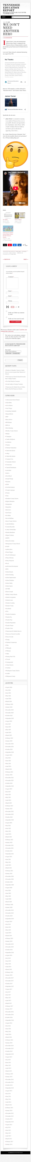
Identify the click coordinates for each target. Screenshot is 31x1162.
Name (10, 291)
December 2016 (10, 1011)
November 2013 (10, 1116)
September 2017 (10, 986)
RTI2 (7, 569)
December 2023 (10, 777)
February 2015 (9, 1074)
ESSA (7, 484)
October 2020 (9, 882)
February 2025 (9, 738)
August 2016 (9, 1023)
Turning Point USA (10, 656)
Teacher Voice (9, 628)
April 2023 (8, 800)
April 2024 (8, 766)
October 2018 (9, 949)
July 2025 (8, 724)
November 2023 (10, 780)
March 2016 (9, 1037)
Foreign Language (10, 490)
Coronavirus (9, 464)
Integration (8, 507)
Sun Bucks (8, 608)
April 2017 (8, 1000)
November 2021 (10, 848)
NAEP (7, 546)
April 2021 (8, 865)
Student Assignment (10, 597)
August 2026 (9, 687)
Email (10, 296)
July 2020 (8, 890)
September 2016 (10, 1020)
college (7, 453)
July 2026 (8, 690)
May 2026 (8, 696)
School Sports (9, 586)
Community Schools (11, 462)
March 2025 (9, 735)
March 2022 (9, 837)
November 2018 (10, 947)
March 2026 (9, 701)
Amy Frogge (9, 408)
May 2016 (8, 1031)
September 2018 (10, 952)
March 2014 (9, 1105)
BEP (7, 416)
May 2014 (8, 1099)
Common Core (9, 459)
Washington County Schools (12, 670)
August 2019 (9, 921)
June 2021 (8, 859)
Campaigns (18, 251)
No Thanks (5, 219)
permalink (13, 254)
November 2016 (10, 1014)
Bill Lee (8, 425)
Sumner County (9, 605)
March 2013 (9, 1138)
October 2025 (9, 715)
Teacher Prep (9, 620)
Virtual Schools (9, 665)
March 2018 (9, 969)
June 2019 (8, 927)
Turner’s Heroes (18, 219)
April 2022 (8, 834)
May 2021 (8, 862)
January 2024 (9, 775)
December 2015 (10, 1045)
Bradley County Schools (12, 431)
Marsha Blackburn (10, 532)
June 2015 (8, 1062)
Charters (8, 445)
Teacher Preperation (10, 622)
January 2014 (9, 1110)
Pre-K (7, 563)
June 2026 (8, 693)
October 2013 (9, 1119)
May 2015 (8, 1065)
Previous (6, 259)
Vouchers (24, 251)
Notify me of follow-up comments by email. (16, 313)
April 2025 (8, 732)
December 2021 (10, 845)
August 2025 (9, 721)
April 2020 (8, 899)
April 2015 (8, 1068)
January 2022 (9, 842)
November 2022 (10, 814)
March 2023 (9, 803)
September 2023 (10, 786)
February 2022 (9, 839)
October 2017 (9, 983)
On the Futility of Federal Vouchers (14, 384)
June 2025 (8, 727)
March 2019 (9, 935)
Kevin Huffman (9, 518)
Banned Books (9, 414)
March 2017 (9, 1003)
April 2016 (8, 1034)
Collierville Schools (10, 456)
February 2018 (9, 972)
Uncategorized (9, 662)
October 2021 (9, 851)
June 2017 (8, 995)
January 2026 (9, 707)
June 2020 (8, 893)
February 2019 (9, 938)
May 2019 (8, 930)
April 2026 (8, 698)
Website (10, 301)
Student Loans (9, 600)
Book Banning (9, 428)
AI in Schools (9, 405)
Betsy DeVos (9, 419)
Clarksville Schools (10, 450)
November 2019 (10, 913)
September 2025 (10, 718)
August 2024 (9, 755)
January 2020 (9, 907)
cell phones (8, 442)
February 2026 (9, 704)
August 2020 (9, 887)
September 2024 (10, 752)
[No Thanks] (8, 215)
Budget (7, 433)
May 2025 (8, 729)
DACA (7, 473)
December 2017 (10, 978)
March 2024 (9, 769)
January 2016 (9, 1043)
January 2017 (9, 1009)
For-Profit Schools (10, 487)
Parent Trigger (9, 552)
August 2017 (9, 989)
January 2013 (9, 1144)
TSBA (7, 653)
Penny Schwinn (9, 558)
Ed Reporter (8, 37)
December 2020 (10, 876)
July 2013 (8, 1127)
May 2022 (8, 831)
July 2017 (8, 992)
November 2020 (10, 879)
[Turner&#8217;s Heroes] (20, 215)
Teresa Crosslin (9, 636)
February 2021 (9, 870)
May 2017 (8, 997)
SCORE (8, 589)
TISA (7, 645)
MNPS (7, 538)
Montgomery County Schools (13, 543)
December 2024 (10, 743)
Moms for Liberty (10, 541)
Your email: (8, 350)
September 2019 (10, 918)
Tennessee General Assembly (13, 634)
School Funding (10, 574)
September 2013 (10, 1122)
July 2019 (8, 924)
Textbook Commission (11, 642)
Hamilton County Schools (12, 498)
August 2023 (9, 789)
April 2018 (8, 966)
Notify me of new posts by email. (16, 318)
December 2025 (10, 710)
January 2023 (9, 808)
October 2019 (9, 916)
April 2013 (8, 1136)
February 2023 (9, 806)
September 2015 (10, 1054)
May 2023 (8, 797)
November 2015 (10, 1048)
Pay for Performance (11, 555)
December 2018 (10, 944)
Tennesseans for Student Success (13, 631)
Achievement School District (13, 400)
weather (8, 673)
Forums (8, 493)
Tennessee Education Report (11, 8)
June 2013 (8, 1130)
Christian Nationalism (11, 447)
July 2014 (8, 1093)
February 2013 (9, 1141)
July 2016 (8, 1026)
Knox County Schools (11, 521)
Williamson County (10, 676)
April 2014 (8, 1102)
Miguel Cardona (10, 535)
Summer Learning (10, 603)
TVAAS (8, 659)
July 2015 (8, 1059)
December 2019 (10, 910)
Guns (7, 495)
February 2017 (9, 1006)
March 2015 (9, 1071)
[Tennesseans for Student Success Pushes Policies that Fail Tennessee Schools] (8, 228)
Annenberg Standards (11, 411)
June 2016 (8, 1028)
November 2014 (10, 1082)
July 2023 (8, 791)
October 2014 (9, 1085)
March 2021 (9, 868)
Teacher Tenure (9, 625)
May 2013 (8, 1133)
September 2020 (10, 885)
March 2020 (9, 901)
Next (26, 259)
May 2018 (8, 964)
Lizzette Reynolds (10, 526)
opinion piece (9, 549)
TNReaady (8, 648)
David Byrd (9, 476)
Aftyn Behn (9, 402)
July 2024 (8, 758)
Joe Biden (8, 515)
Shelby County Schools (11, 594)
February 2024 (9, 772)
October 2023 (9, 783)
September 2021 (10, 853)
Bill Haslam (9, 422)
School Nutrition (10, 580)
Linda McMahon (10, 524)
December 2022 (10, 811)
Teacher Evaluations (11, 614)
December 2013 (10, 1113)
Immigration (9, 504)
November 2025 (10, 712)
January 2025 (9, 741)
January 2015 (9, 1076)
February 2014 (9, 1107)
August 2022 (9, 822)
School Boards (9, 572)
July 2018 (8, 958)
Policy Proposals (10, 560)
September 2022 (10, 820)
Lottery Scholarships (11, 529)
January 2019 (9, 941)
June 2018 (8, 961)
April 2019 (8, 932)
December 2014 (10, 1079)
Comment (11, 276)
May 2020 (8, 896)
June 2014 (8, 1096)
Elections (8, 481)
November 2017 (10, 980)
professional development (12, 566)
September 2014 (10, 1088)
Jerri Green (8, 512)
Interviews (8, 510)
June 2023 (8, 794)
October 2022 (9, 817)
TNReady (8, 651)
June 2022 (8, 828)
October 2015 (9, 1051)
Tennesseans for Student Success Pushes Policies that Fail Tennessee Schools (8, 235)
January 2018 (9, 975)
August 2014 (9, 1090)
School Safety (9, 583)
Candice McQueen (10, 439)
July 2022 (8, 825)
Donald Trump (9, 479)
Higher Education (10, 501)
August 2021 (9, 856)
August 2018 (9, 955)
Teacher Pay (9, 617)
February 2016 (9, 1040)
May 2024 (8, 763)
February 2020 (9, 904)
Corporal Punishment (11, 467)
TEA (7, 611)
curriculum (8, 470)
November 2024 (10, 746)
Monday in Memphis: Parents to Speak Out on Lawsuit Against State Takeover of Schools (15, 372)
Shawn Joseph (9, 591)
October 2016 (9, 1017)
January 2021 (9, 873)
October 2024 (9, 749)
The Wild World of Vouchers (13, 381)
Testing (7, 639)
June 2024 (8, 760)
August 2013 (9, 1124)
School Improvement (11, 577)
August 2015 (9, 1057)
